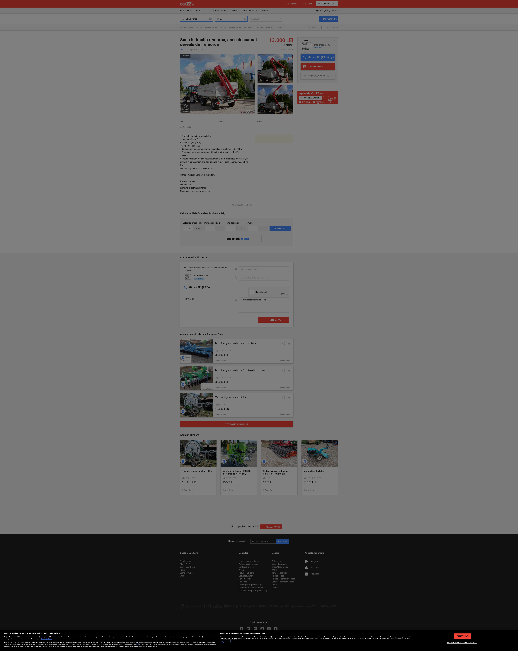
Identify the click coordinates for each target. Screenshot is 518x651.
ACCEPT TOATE (462, 636)
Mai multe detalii (46, 639)
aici (137, 644)
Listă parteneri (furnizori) (228, 642)
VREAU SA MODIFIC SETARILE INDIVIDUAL (462, 643)
